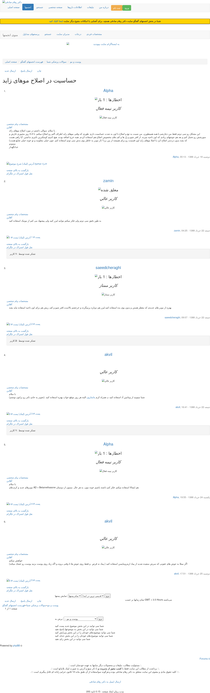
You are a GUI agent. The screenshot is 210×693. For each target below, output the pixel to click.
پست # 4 (35, 503)
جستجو (39, 7)
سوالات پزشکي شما (56, 61)
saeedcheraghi (108, 267)
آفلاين (9, 127)
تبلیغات (90, 7)
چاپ (39, 70)
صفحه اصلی (14, 7)
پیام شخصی (12, 124)
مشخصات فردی (94, 34)
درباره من (104, 7)
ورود (127, 8)
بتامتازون (91, 397)
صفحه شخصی (55, 7)
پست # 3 (35, 413)
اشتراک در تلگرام (15, 173)
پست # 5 (35, 580)
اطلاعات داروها (75, 7)
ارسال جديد (10, 70)
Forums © (205, 658)
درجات (78, 34)
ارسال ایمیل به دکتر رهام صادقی (105, 681)
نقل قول (28, 173)
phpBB (16, 645)
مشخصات (23, 124)
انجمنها (28, 7)
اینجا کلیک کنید (56, 21)
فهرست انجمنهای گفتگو (32, 61)
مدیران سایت (63, 34)
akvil (108, 354)
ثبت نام (116, 8)
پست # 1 (35, 237)
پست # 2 (35, 324)
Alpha (108, 90)
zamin (108, 180)
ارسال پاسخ (26, 70)
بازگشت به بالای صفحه (18, 170)
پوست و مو (75, 61)
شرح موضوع (40, 163)
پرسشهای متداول (31, 34)
